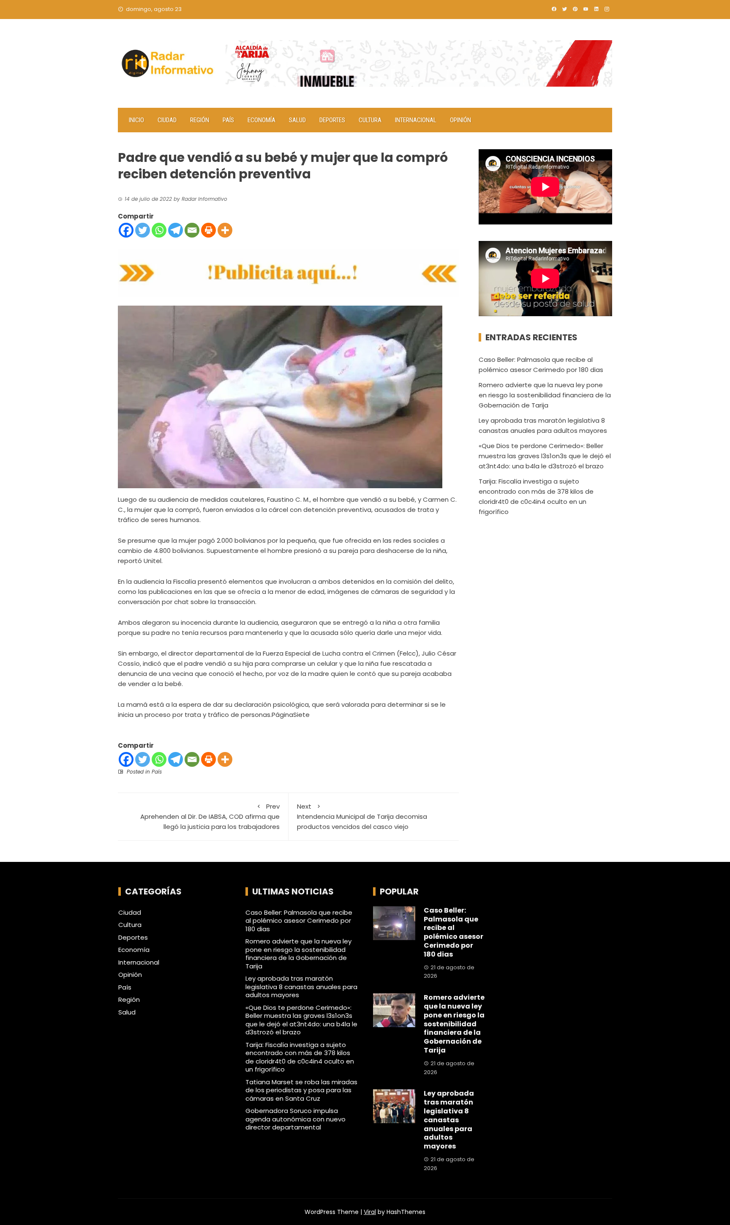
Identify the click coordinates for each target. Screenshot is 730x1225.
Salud (297, 120)
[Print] (208, 230)
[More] (225, 230)
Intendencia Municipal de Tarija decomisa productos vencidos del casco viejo (362, 816)
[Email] (192, 230)
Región (199, 120)
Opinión (460, 120)
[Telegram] (175, 230)
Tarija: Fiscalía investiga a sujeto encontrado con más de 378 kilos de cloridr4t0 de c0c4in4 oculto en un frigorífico (299, 1057)
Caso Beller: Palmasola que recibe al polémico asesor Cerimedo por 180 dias (298, 920)
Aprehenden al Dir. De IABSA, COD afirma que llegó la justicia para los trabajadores (210, 816)
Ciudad (167, 120)
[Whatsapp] (159, 230)
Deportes (332, 120)
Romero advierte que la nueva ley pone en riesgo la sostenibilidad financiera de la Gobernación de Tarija (545, 395)
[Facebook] (126, 230)
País (228, 120)
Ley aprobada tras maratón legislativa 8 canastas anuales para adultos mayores (301, 986)
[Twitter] (142, 230)
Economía (261, 120)
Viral (370, 1212)
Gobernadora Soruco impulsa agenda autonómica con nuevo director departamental (295, 1119)
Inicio (136, 120)
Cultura (370, 120)
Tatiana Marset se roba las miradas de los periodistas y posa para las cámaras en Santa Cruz (301, 1090)
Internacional (415, 120)
